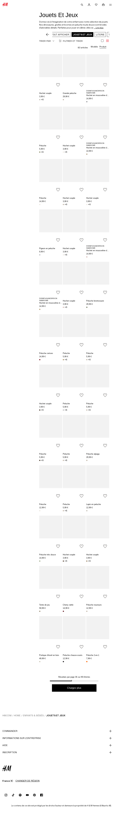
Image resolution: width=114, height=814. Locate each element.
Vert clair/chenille (39, 561)
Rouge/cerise (63, 611)
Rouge (39, 359)
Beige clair (39, 661)
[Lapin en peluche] (97, 482)
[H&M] (5, 5)
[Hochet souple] (50, 71)
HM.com (6, 715)
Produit (102, 46)
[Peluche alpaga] (97, 432)
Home (17, 715)
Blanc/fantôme (39, 510)
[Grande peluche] (74, 71)
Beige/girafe (63, 99)
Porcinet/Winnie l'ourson (86, 257)
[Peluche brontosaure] (97, 279)
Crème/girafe (86, 410)
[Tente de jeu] (50, 583)
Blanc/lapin (86, 204)
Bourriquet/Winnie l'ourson (86, 101)
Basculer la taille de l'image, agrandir (102, 40)
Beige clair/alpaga (86, 460)
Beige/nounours (86, 561)
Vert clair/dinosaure (39, 152)
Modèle (94, 46)
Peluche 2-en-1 (92, 655)
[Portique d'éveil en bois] (50, 633)
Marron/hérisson (63, 561)
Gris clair (39, 254)
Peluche (42, 146)
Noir (63, 661)
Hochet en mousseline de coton (99, 95)
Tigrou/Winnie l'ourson (39, 309)
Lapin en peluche (93, 504)
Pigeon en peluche (47, 248)
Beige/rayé (39, 611)
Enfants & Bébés (33, 715)
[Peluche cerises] (50, 331)
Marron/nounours (39, 410)
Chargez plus (74, 688)
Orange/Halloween (86, 661)
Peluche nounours (94, 605)
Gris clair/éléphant (63, 410)
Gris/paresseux (86, 359)
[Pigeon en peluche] (50, 226)
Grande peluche (69, 93)
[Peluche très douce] (50, 533)
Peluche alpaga (92, 454)
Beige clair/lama (63, 460)
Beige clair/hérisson (63, 510)
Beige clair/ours (39, 99)
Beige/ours (86, 611)
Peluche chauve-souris (72, 655)
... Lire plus (98, 28)
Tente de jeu (44, 605)
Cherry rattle (68, 605)
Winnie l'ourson (86, 154)
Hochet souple (45, 93)
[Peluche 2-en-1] (97, 633)
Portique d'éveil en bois (49, 655)
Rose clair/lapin (63, 307)
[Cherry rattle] (74, 583)
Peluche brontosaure (95, 301)
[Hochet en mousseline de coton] (97, 71)
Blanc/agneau (63, 152)
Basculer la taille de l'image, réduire (107, 40)
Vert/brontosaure (86, 307)
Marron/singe (39, 460)
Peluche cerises (46, 353)
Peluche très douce (47, 555)
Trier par (45, 41)
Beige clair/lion (63, 204)
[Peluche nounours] (97, 583)
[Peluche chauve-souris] (74, 633)
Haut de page (110, 407)
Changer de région (27, 780)
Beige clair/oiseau (39, 204)
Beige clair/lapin (86, 510)
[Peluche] (50, 124)
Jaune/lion (63, 359)
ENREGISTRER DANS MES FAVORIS (58, 85)
